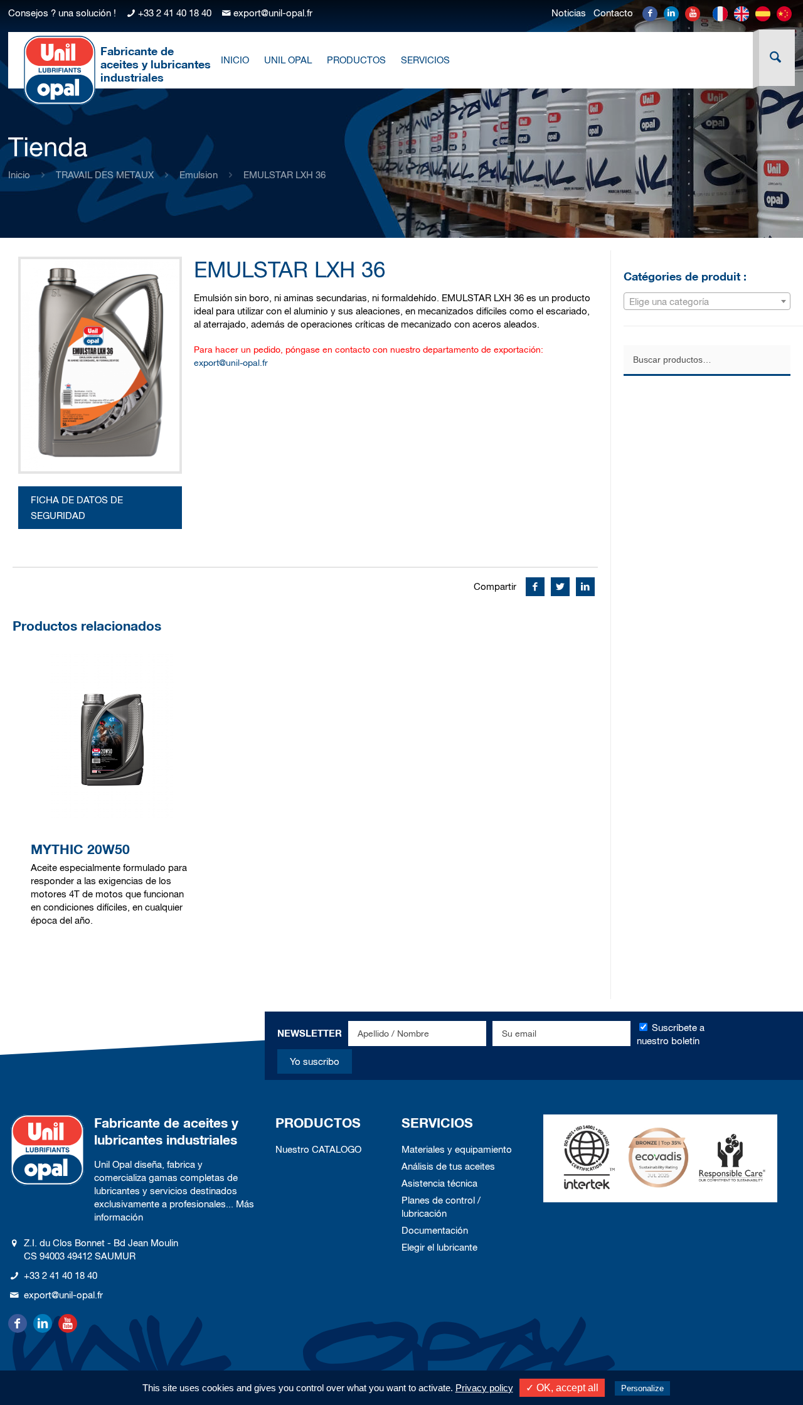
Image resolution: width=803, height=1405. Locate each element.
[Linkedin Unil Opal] (671, 13)
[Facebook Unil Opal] (649, 13)
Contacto (613, 13)
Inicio (19, 174)
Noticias (568, 13)
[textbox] (707, 302)
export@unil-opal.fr (272, 13)
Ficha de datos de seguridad (77, 507)
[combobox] (707, 301)
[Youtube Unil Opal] (692, 13)
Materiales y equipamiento (457, 1149)
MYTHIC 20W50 (80, 849)
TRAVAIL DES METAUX (105, 174)
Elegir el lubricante (439, 1247)
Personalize (642, 1388)
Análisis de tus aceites (448, 1166)
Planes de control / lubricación (441, 1207)
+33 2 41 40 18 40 (174, 13)
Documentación (435, 1230)
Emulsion (198, 174)
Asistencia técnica (439, 1183)
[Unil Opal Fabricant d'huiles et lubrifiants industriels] (59, 69)
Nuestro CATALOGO (318, 1149)
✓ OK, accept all (562, 1387)
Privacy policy (484, 1387)
